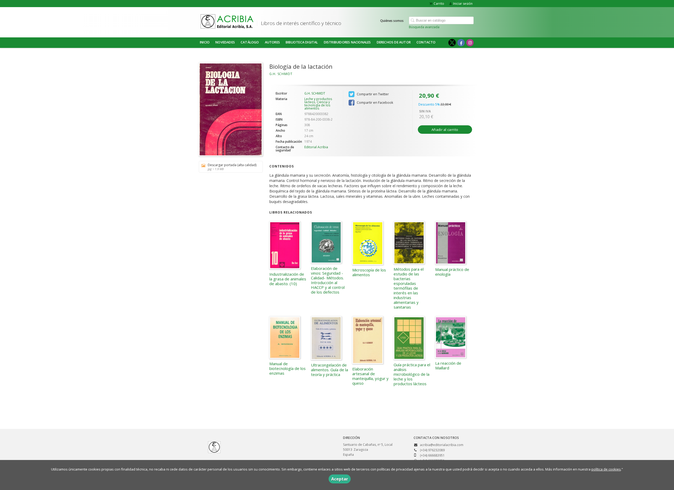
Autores (272, 42)
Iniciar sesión (463, 3)
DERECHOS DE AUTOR (394, 42)
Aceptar (339, 479)
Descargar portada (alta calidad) (232, 167)
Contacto (426, 42)
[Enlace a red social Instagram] (470, 42)
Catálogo (250, 42)
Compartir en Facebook (374, 102)
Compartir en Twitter (372, 94)
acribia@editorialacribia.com (441, 445)
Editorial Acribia (316, 147)
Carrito (439, 3)
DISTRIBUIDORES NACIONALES (347, 42)
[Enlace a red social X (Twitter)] (452, 42)
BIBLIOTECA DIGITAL (302, 42)
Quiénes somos (392, 20)
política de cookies (606, 469)
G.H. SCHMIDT (280, 74)
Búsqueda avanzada (424, 27)
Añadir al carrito (445, 129)
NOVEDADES (225, 42)
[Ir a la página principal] (227, 21)
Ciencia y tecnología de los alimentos (317, 105)
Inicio (205, 42)
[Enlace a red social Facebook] (461, 42)
